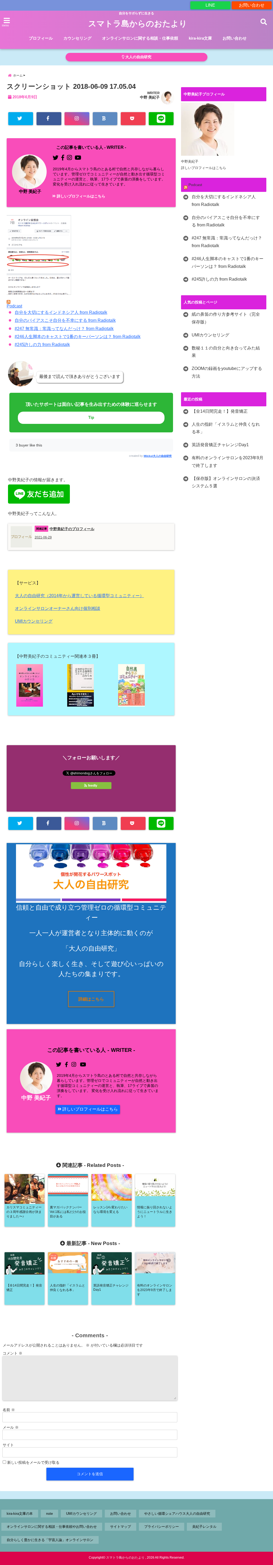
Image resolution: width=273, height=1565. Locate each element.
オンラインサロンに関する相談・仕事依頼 (140, 38)
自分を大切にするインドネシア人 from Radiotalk (61, 312)
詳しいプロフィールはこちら (80, 196)
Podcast (14, 306)
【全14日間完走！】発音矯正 (220, 411)
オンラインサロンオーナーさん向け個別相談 (57, 608)
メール (11, 1427)
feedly (92, 785)
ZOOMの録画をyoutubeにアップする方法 (227, 372)
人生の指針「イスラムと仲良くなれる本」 (226, 428)
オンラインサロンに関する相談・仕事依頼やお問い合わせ (52, 1527)
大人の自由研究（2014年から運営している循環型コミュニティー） (79, 595)
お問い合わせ (251, 5)
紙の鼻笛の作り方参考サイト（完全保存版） (226, 318)
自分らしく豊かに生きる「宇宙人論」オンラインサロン (50, 1540)
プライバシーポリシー (161, 1527)
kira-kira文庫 (200, 38)
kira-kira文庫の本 (20, 1514)
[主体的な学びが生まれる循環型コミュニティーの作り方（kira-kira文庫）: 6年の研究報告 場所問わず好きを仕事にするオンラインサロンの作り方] (91, 685)
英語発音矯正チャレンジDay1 (220, 444)
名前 (9, 1410)
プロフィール (41, 38)
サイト (8, 1445)
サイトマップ (120, 1527)
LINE (210, 5)
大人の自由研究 (137, 57)
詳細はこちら (91, 999)
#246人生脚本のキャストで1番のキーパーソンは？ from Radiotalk (77, 336)
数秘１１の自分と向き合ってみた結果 (226, 352)
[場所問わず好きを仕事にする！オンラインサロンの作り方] (40, 685)
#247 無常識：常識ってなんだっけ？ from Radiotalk (64, 328)
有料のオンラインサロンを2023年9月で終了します (227, 461)
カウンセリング (77, 38)
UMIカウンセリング (34, 621)
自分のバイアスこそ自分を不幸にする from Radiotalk (65, 320)
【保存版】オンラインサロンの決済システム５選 (226, 482)
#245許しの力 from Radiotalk (42, 344)
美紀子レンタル (204, 1527)
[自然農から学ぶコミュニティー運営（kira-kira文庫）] (142, 685)
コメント (12, 1353)
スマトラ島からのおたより (137, 23)
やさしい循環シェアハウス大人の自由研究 (177, 1514)
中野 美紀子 (150, 97)
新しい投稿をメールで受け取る (33, 1462)
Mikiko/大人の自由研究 (158, 455)
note (49, 1514)
